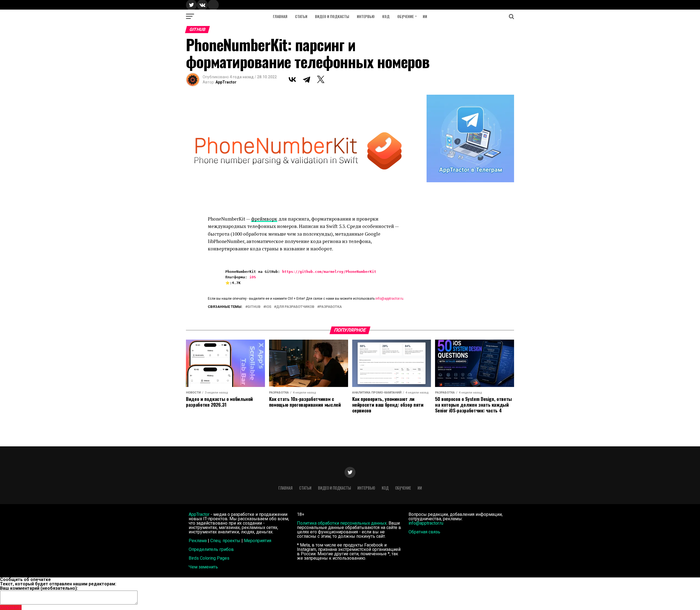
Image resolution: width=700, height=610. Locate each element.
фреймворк (264, 219)
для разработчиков (295, 307)
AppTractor (226, 82)
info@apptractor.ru (389, 298)
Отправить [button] (11, 607)
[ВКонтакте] (292, 79)
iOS (252, 277)
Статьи (301, 16)
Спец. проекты (225, 540)
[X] (320, 79)
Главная (280, 16)
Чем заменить (203, 566)
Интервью (366, 16)
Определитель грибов (211, 549)
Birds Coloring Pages (209, 558)
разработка (330, 307)
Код (386, 16)
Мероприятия (257, 540)
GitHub (254, 307)
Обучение (405, 16)
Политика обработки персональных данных (342, 523)
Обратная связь (424, 531)
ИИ (425, 16)
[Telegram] (306, 79)
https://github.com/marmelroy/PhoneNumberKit (329, 272)
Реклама (198, 540)
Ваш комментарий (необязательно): (39, 588)
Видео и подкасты (332, 16)
